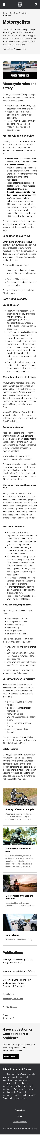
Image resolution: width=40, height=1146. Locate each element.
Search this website (36, 4)
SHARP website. (10, 421)
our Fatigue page (21, 673)
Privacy (20, 1116)
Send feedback (9, 1057)
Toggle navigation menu (4, 4)
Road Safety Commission (18, 13)
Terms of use (20, 1110)
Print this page (11, 1007)
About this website (20, 1122)
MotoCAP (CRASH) (11, 412)
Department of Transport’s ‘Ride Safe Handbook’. (19, 742)
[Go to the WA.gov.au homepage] (20, 4)
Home (5, 13)
